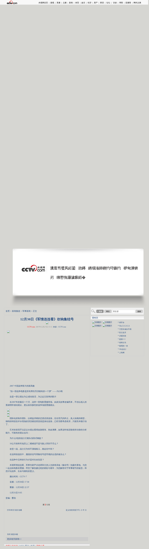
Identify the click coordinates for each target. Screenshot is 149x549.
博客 (121, 3)
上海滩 (121, 353)
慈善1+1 (122, 339)
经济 (89, 3)
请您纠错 (14, 534)
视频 (100, 311)
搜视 (52, 3)
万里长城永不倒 (125, 329)
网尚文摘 (137, 3)
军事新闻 (26, 311)
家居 (102, 3)
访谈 (115, 3)
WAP (21, 546)
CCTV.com (31, 327)
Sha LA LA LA (124, 326)
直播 (58, 3)
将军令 (121, 322)
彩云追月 (122, 333)
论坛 (108, 3)
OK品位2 (122, 349)
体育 (77, 3)
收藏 (20, 510)
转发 (16, 510)
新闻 (71, 3)
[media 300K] (47, 323)
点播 (65, 3)
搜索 (139, 311)
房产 (96, 3)
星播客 (128, 3)
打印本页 (10, 510)
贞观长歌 (122, 336)
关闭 (9, 534)
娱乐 (83, 3)
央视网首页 (43, 3)
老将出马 (122, 343)
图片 (27, 546)
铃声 (33, 546)
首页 (8, 311)
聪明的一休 (123, 346)
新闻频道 (16, 311)
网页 (108, 311)
